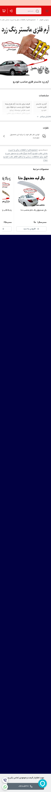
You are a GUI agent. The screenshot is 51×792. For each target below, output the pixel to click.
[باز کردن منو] (46, 11)
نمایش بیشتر (45, 116)
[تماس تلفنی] (5, 780)
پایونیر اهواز (44, 20)
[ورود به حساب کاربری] (11, 11)
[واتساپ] (5, 787)
